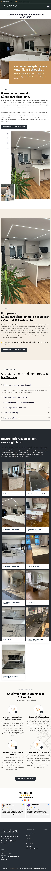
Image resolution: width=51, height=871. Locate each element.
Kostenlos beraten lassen (23, 1)
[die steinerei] (9, 6)
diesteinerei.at (13, 868)
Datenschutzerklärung (32, 848)
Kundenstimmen (30, 833)
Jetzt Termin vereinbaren (25, 779)
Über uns (28, 838)
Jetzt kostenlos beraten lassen (14, 127)
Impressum (29, 846)
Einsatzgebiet (29, 843)
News (27, 841)
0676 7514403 (4, 858)
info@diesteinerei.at (13, 856)
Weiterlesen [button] (4, 816)
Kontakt (28, 835)
